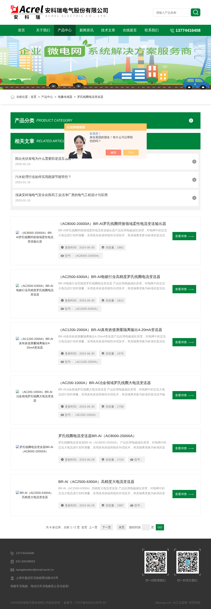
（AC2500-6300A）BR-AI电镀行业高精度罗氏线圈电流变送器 (109, 277)
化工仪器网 (180, 602)
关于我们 (43, 30)
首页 (21, 30)
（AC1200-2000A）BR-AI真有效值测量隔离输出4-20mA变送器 (110, 330)
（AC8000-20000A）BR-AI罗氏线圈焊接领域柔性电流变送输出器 (112, 224)
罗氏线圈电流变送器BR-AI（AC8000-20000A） (97, 436)
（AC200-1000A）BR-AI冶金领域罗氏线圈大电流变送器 (104, 383)
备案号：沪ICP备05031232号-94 (85, 602)
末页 (121, 527)
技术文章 (108, 30)
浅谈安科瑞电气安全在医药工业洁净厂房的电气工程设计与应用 (61, 195)
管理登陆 (194, 602)
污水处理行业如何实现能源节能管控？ (43, 177)
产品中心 (65, 30)
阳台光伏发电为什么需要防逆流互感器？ (45, 158)
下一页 (106, 527)
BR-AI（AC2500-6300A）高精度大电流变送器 (96, 482)
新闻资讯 (87, 30)
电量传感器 (65, 96)
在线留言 (130, 30)
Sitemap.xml (163, 602)
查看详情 (181, 236)
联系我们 (152, 30)
